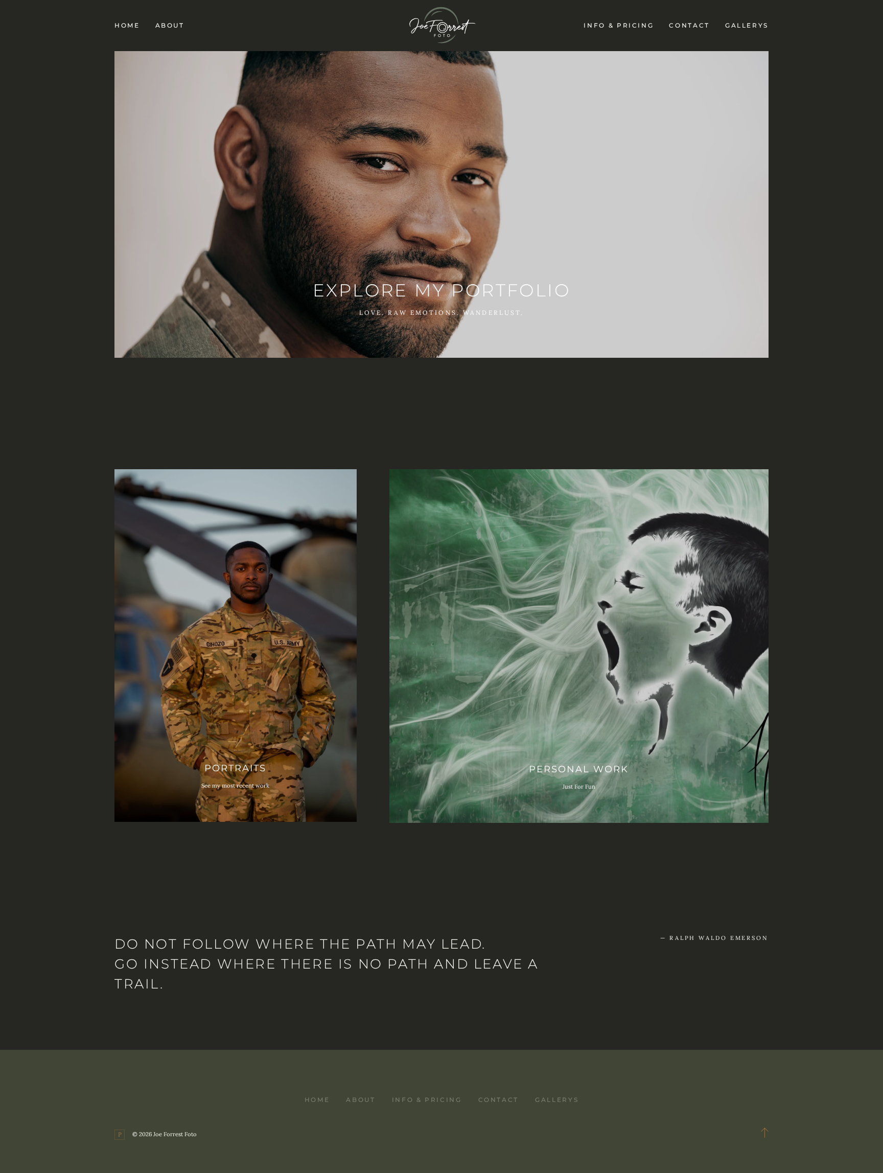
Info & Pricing (619, 25)
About (169, 25)
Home (127, 25)
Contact (689, 25)
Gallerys (747, 25)
